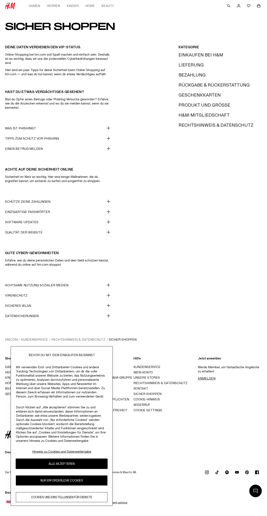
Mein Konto (143, 372)
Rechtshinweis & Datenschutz (216, 125)
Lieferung (191, 64)
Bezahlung (192, 75)
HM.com (11, 339)
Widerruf (142, 404)
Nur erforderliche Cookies (61, 480)
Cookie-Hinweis (147, 399)
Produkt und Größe (204, 105)
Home (90, 6)
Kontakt (141, 388)
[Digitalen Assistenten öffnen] (255, 491)
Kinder (73, 6)
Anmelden (206, 378)
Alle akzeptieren (62, 463)
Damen (34, 6)
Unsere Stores (147, 377)
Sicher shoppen (123, 339)
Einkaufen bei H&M (201, 54)
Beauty (107, 6)
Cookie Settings (148, 410)
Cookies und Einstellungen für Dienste (61, 497)
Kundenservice (34, 339)
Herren (53, 6)
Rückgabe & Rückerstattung (214, 85)
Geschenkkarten (200, 95)
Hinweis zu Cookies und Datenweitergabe (61, 451)
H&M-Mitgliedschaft (204, 115)
